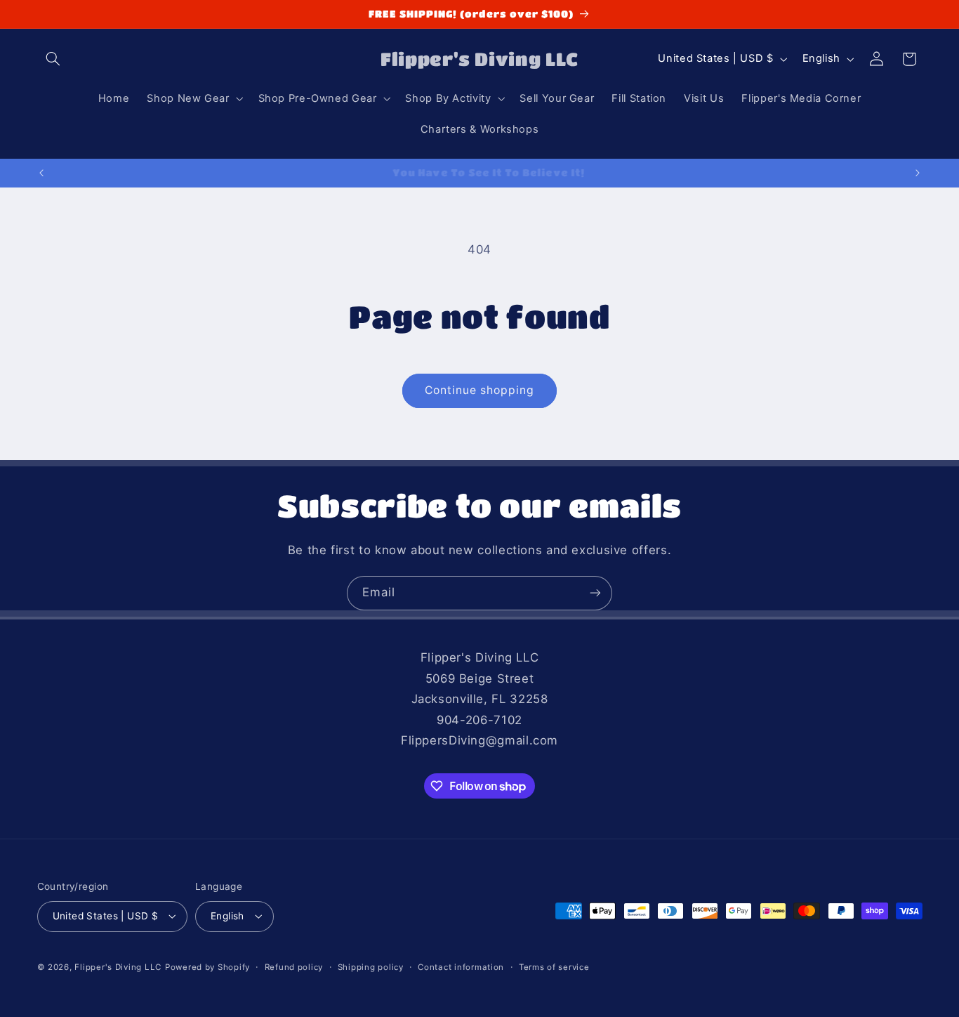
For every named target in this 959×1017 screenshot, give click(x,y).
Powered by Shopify (207, 967)
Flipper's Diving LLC (117, 967)
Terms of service (554, 967)
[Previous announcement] (41, 173)
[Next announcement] (917, 173)
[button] (53, 59)
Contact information (461, 967)
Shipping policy (371, 967)
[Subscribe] (595, 593)
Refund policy (294, 967)
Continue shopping (480, 390)
